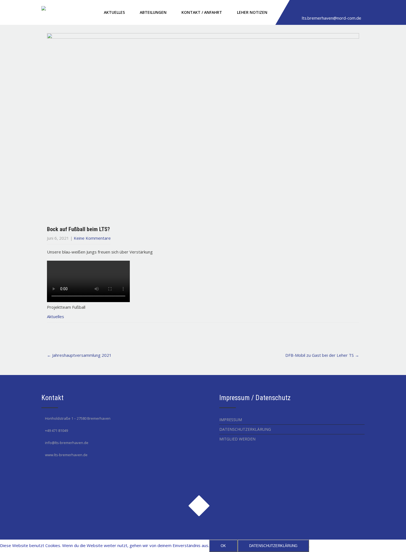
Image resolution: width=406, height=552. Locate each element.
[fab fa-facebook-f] (297, 9)
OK (223, 546)
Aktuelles (114, 12)
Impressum (230, 419)
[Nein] (309, 547)
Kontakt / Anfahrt (201, 12)
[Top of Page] (390, 540)
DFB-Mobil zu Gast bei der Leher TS (322, 355)
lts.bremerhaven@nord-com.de (331, 18)
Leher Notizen (252, 12)
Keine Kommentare (92, 238)
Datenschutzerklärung (245, 429)
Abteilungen (153, 12)
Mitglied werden (237, 439)
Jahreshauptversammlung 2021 (79, 355)
